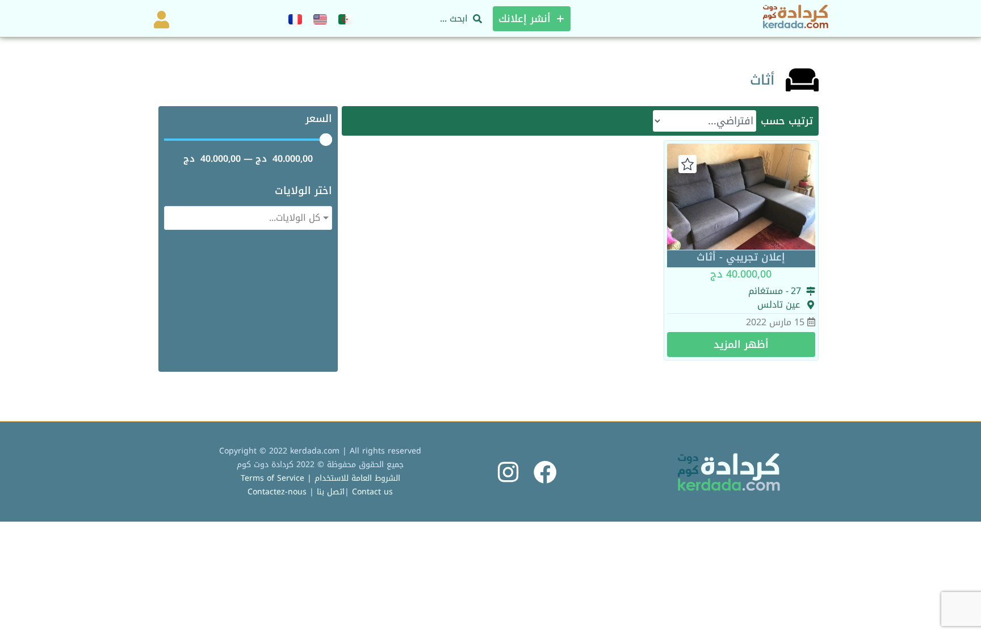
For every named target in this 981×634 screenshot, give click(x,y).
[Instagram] (508, 472)
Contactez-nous (277, 491)
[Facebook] (545, 472)
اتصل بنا (331, 491)
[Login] (159, 18)
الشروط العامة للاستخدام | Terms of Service (320, 478)
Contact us (372, 491)
